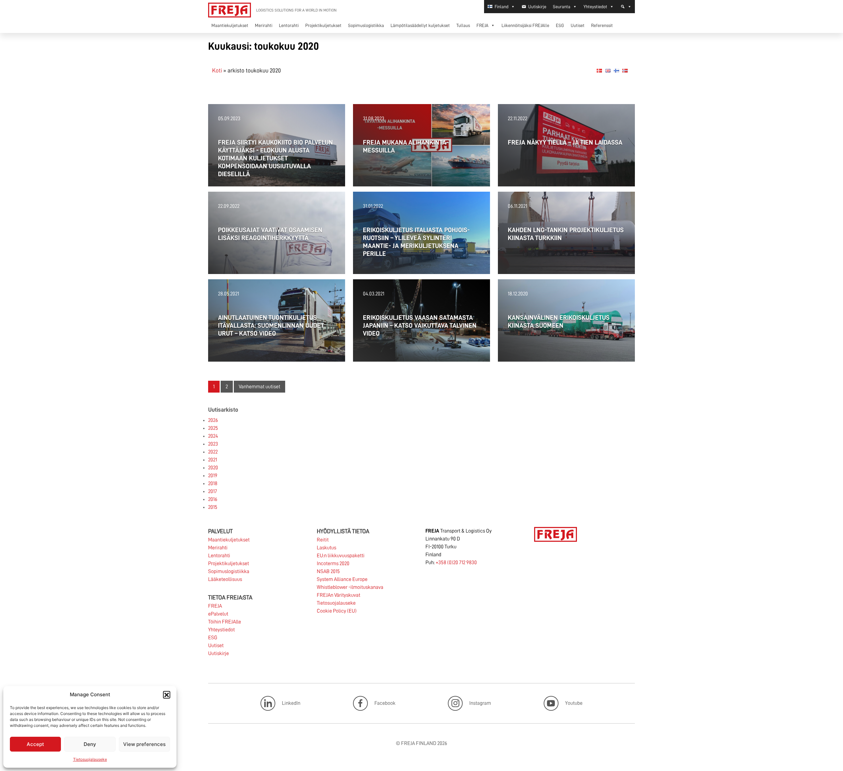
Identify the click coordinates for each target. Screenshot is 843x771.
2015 (212, 507)
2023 (213, 444)
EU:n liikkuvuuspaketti (341, 555)
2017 (212, 491)
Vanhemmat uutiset (259, 386)
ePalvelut (218, 614)
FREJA (482, 25)
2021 (212, 459)
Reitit (323, 539)
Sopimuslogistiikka (366, 25)
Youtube (574, 702)
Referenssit (602, 25)
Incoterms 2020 (333, 563)
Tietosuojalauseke (90, 759)
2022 (213, 451)
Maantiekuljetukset (229, 25)
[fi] (616, 70)
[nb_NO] (625, 70)
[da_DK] (599, 70)
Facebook (384, 702)
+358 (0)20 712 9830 (456, 562)
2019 (212, 475)
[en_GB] (608, 70)
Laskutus (326, 547)
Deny (90, 744)
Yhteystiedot (595, 6)
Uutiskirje (537, 6)
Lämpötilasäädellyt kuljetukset (420, 25)
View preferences (144, 744)
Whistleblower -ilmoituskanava (350, 587)
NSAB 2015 (328, 571)
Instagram (480, 702)
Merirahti (263, 25)
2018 (212, 483)
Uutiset (578, 25)
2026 (213, 420)
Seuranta (561, 6)
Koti (217, 70)
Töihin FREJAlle (224, 621)
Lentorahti (289, 25)
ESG (560, 25)
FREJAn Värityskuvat (338, 595)
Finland (501, 6)
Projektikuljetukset (323, 25)
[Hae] (626, 6)
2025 (213, 428)
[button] (166, 694)
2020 (213, 467)
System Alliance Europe (342, 579)
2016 (212, 499)
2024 (213, 436)
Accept (35, 744)
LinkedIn (291, 702)
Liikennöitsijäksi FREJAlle (525, 25)
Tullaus (463, 25)
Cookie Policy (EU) (337, 611)
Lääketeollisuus (225, 579)
